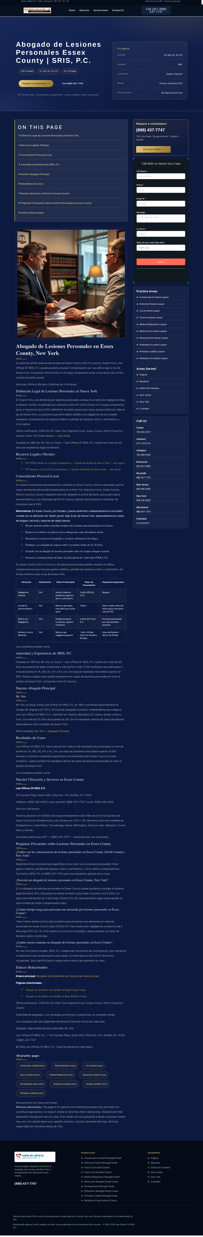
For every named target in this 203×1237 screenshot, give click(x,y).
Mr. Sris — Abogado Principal (52, 731)
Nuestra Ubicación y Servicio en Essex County (44, 193)
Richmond (141, 462)
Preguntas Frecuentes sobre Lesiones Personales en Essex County (56, 203)
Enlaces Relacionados (32, 212)
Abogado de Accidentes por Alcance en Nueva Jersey (67, 976)
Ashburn (141, 439)
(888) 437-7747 (150, 130)
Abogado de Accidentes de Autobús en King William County (56, 996)
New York (141, 496)
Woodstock (142, 507)
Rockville (141, 473)
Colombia (141, 519)
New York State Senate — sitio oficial (48, 435)
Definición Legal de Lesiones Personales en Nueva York (49, 135)
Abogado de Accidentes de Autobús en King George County (55, 989)
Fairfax (140, 428)
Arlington (141, 450)
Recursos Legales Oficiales (35, 145)
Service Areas (100, 10)
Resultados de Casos (32, 183)
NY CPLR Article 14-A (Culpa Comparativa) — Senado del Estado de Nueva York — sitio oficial (74, 463)
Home (72, 10)
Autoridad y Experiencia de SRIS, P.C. (40, 164)
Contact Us (118, 10)
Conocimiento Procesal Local (36, 154)
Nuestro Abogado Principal (35, 174)
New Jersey (142, 484)
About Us (84, 10)
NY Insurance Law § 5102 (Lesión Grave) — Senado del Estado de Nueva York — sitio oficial (73, 469)
